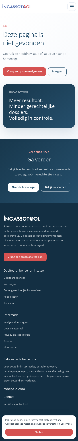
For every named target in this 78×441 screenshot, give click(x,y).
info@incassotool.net (16, 404)
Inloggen (57, 71)
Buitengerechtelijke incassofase (22, 290)
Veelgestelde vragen (16, 322)
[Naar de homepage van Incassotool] (17, 6)
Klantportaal (11, 347)
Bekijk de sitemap (55, 187)
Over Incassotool (13, 328)
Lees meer (66, 424)
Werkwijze (10, 284)
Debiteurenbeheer (14, 277)
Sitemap (8, 341)
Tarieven (9, 303)
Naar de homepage (23, 187)
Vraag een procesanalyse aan (24, 71)
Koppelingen (11, 296)
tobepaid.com (14, 389)
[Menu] (71, 6)
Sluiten (39, 432)
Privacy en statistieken (17, 334)
